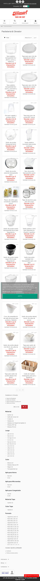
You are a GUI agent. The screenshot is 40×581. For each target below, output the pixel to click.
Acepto (20, 296)
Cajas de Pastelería (11, 398)
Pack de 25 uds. (12, 528)
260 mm (10, 454)
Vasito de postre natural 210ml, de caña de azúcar (29, 318)
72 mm (10, 440)
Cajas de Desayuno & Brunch (14, 401)
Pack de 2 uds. (12, 518)
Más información (6, 291)
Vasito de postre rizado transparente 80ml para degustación (10, 230)
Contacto (9, 551)
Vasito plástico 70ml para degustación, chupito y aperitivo (29, 230)
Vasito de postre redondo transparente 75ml (11, 173)
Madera (10, 421)
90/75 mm (11, 444)
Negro (10, 467)
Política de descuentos (12, 553)
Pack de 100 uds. (13, 544)
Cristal (10, 419)
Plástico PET (11, 425)
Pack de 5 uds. (12, 520)
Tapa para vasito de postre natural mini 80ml (11, 375)
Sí (8, 478)
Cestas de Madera (11, 400)
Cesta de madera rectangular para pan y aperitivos (29, 375)
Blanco (10, 463)
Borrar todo (16, 406)
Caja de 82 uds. (12, 542)
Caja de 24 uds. (12, 516)
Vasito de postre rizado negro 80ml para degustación (10, 259)
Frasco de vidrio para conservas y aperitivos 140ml (11, 201)
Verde (10, 509)
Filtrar (7, 37)
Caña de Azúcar (12, 417)
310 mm (10, 456)
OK (25, 406)
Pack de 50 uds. (12, 536)
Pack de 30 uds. (13, 530)
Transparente (12, 469)
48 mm (10, 434)
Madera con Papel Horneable (16, 423)
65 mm (10, 436)
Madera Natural (12, 465)
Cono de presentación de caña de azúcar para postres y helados (10, 318)
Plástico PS (11, 427)
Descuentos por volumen (30, 3)
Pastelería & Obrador (11, 395)
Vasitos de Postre (11, 403)
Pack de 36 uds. (12, 534)
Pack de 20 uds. (12, 526)
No (9, 476)
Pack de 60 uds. (13, 540)
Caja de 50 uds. (12, 538)
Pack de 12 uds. (12, 524)
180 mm (10, 450)
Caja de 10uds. (12, 522)
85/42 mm (11, 442)
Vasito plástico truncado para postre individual (29, 144)
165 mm (10, 448)
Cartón (10, 415)
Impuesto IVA (17, 6)
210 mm (10, 452)
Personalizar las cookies (16, 291)
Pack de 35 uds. (12, 532)
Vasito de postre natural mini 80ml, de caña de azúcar (10, 347)
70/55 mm (11, 438)
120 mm (10, 446)
